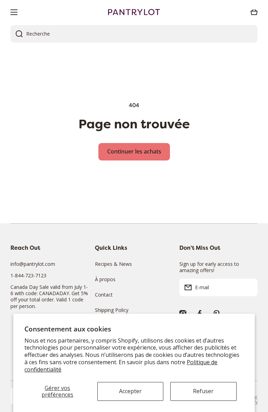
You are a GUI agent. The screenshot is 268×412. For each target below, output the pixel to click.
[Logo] (134, 12)
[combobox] (134, 34)
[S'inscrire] (249, 287)
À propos (105, 279)
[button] (254, 12)
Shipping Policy (111, 310)
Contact (104, 294)
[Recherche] (16, 34)
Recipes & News (113, 264)
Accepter (130, 391)
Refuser (203, 391)
